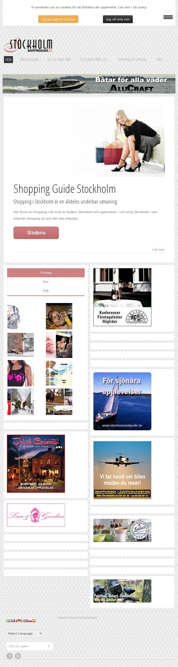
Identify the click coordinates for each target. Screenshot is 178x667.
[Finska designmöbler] (26, 346)
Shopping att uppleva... (133, 59)
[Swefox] (26, 374)
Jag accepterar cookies (58, 19)
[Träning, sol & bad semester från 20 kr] (65, 317)
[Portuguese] (27, 620)
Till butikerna (36, 233)
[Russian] (30, 620)
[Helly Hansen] (26, 403)
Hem (8, 59)
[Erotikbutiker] (65, 346)
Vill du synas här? (59, 59)
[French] (15, 620)
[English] (12, 620)
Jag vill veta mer (118, 19)
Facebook (9, 656)
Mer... (160, 59)
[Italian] (23, 620)
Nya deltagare (29, 59)
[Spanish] (34, 620)
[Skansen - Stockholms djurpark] (65, 403)
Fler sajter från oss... (94, 59)
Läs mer (159, 249)
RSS (18, 656)
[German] (19, 620)
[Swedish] (8, 620)
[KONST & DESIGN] (26, 317)
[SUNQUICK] (65, 374)
